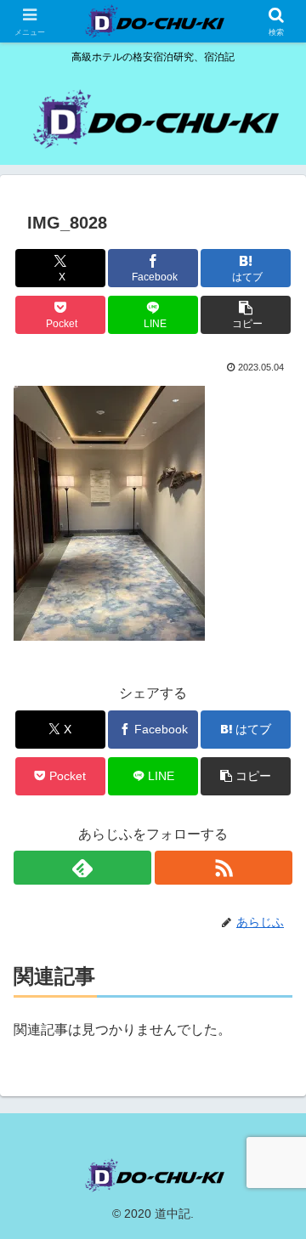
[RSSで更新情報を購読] (223, 868)
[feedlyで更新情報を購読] (82, 868)
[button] (246, 315)
